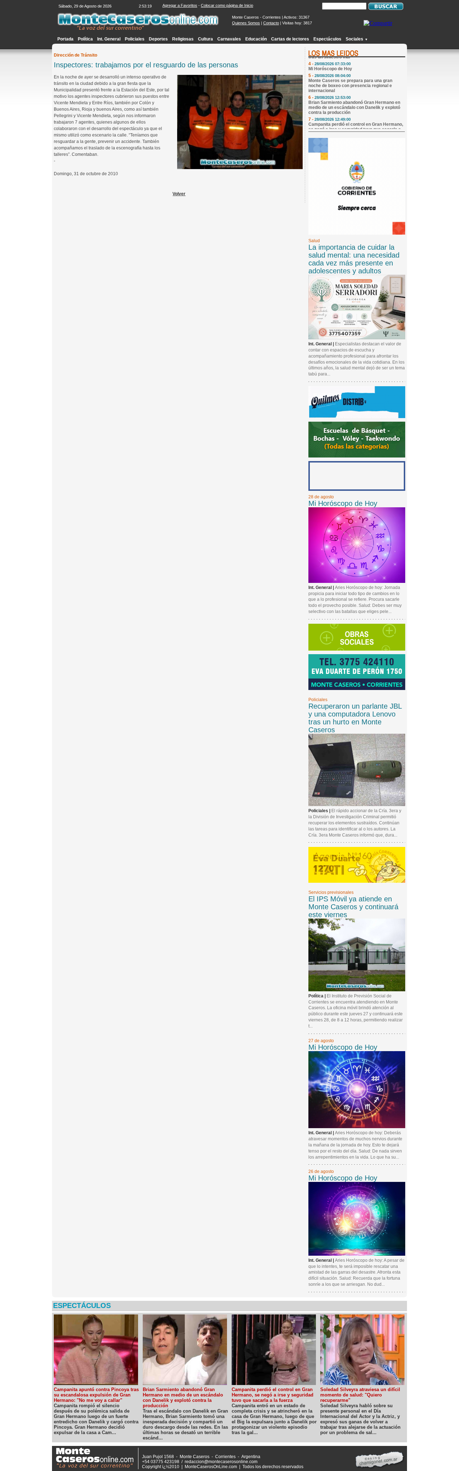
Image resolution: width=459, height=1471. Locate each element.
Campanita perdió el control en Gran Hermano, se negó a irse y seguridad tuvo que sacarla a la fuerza (355, 121)
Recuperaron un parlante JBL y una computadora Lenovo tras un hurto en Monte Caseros (355, 718)
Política (85, 39)
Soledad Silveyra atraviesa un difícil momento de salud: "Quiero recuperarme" (360, 1395)
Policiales (135, 39)
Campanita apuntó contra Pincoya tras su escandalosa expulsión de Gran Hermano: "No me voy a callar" (96, 1395)
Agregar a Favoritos (179, 5)
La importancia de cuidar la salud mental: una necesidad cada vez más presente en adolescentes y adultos (353, 259)
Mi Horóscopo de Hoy (330, 60)
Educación (256, 39)
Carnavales (229, 39)
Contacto (271, 23)
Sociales (357, 39)
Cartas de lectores (290, 39)
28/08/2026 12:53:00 (332, 89)
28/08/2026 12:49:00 (332, 111)
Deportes (158, 39)
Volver (178, 193)
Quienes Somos (246, 23)
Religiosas (183, 39)
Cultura (205, 39)
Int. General (108, 39)
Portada (65, 39)
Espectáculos (327, 39)
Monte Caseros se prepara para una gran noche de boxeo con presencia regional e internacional (350, 77)
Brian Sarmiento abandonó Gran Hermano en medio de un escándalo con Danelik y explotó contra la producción (354, 99)
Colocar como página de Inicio (227, 5)
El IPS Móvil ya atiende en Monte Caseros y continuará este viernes (353, 907)
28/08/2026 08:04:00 (332, 68)
